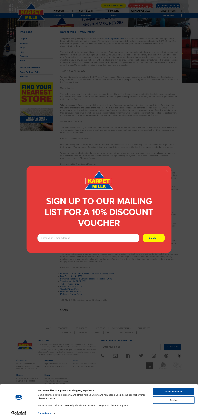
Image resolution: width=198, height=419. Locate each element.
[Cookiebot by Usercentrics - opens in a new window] (18, 413)
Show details (44, 413)
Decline (174, 400)
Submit (154, 238)
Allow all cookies (173, 391)
